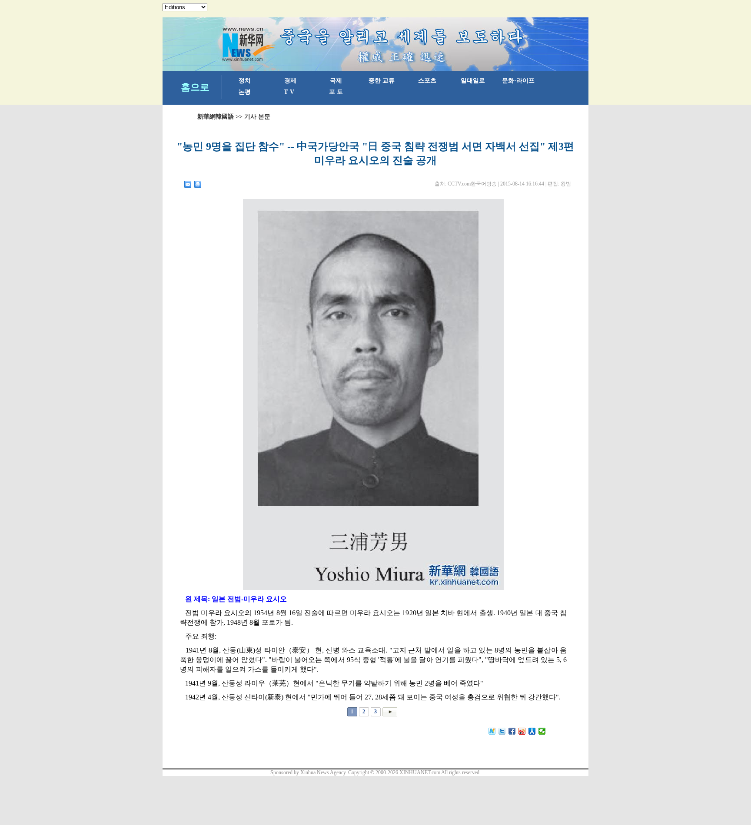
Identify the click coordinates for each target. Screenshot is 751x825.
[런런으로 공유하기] (532, 731)
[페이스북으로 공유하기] (512, 731)
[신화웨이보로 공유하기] (492, 731)
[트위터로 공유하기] (502, 731)
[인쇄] (198, 184)
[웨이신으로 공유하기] (542, 731)
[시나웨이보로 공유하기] (522, 731)
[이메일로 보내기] (188, 184)
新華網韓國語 (215, 116)
